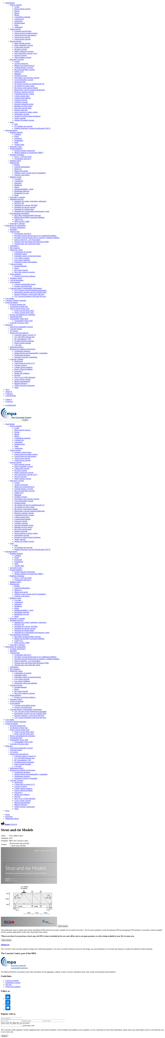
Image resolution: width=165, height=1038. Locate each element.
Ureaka (17, 61)
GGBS (16, 7)
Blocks (16, 13)
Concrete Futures (16, 329)
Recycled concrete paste (22, 108)
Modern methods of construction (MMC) (28, 153)
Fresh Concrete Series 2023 (24, 311)
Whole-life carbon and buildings (25, 262)
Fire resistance (15, 248)
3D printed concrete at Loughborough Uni (29, 84)
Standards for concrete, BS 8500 (25, 205)
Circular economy (16, 264)
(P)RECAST (19, 72)
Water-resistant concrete (22, 57)
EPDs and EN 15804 (21, 221)
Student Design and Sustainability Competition (30, 353)
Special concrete (15, 41)
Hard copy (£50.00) (18, 846)
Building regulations (17, 155)
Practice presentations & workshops (22, 315)
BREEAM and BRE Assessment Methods (29, 217)
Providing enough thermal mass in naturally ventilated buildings (36, 238)
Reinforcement (19, 23)
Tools (12, 122)
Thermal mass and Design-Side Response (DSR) (31, 242)
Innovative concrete (17, 59)
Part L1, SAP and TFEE (23, 157)
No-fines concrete (20, 49)
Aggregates (18, 21)
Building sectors (15, 177)
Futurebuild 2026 (16, 317)
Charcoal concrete (20, 100)
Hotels (16, 187)
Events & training (11, 302)
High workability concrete (23, 45)
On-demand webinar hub (19, 306)
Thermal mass (15, 232)
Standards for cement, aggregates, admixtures (30, 201)
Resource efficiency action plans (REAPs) (29, 294)
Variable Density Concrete (23, 68)
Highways (18, 169)
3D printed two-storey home (24, 86)
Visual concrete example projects (26, 33)
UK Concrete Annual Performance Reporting (30, 290)
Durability (13, 230)
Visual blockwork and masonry (25, 35)
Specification (10, 3)
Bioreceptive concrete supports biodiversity (29, 90)
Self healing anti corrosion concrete (26, 78)
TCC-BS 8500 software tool (24, 337)
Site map (8, 985)
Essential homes (20, 82)
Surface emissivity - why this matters (27, 240)
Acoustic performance (17, 227)
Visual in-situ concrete (22, 37)
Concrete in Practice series (19, 323)
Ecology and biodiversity (23, 286)
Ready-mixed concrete (22, 9)
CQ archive (14, 331)
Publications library (17, 347)
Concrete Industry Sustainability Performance (26, 288)
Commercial (18, 181)
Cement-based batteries (22, 98)
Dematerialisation (20, 266)
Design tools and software (19, 333)
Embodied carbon (20, 254)
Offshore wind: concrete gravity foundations (30, 173)
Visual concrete (15, 29)
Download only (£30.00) (20, 843)
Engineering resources (22, 355)
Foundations (18, 140)
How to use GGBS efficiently (24, 377)
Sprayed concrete (20, 55)
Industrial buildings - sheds (23, 189)
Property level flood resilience (24, 276)
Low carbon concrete (21, 258)
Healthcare (18, 185)
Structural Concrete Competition (25, 357)
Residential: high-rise (21, 191)
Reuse (16, 268)
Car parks (17, 179)
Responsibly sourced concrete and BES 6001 (30, 292)
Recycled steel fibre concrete (24, 70)
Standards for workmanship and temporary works (31, 211)
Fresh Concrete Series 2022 (24, 313)
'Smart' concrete (20, 118)
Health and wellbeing (22, 373)
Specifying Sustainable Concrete (21, 327)
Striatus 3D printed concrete (24, 120)
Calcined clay (19, 19)
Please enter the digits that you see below (15, 1023)
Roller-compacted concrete (23, 51)
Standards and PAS (17, 199)
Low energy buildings (22, 260)
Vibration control (16, 278)
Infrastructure (14, 163)
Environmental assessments (19, 213)
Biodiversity (18, 361)
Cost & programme (16, 280)
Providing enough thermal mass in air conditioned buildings (35, 236)
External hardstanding (22, 167)
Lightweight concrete (21, 47)
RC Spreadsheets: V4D (22, 339)
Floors (16, 136)
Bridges (17, 165)
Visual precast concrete (22, 39)
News (7, 389)
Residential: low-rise (21, 193)
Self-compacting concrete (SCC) (25, 53)
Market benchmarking (22, 381)
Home (7, 814)
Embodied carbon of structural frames (27, 256)
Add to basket (62, 926)
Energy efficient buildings (23, 369)
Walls (16, 142)
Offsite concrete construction (24, 385)
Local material (15, 282)
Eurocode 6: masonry (17, 223)
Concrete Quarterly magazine (15, 300)
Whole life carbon (16, 250)
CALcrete (17, 345)
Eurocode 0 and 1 (16, 146)
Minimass (17, 74)
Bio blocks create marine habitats (26, 88)
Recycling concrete (21, 270)
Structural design (11, 130)
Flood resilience (15, 274)
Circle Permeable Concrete (23, 80)
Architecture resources (22, 351)
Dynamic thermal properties (24, 341)
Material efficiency (21, 383)
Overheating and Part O (22, 159)
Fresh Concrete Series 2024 (19, 308)
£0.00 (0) (11, 824)
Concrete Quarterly (12, 981)
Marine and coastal (21, 171)
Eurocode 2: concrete (17, 197)
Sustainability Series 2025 (23, 321)
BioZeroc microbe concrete (24, 92)
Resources (9, 325)
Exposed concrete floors (22, 31)
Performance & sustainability (15, 225)
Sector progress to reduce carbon (25, 112)
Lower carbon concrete (22, 379)
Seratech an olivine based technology (27, 116)
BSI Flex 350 (19, 203)
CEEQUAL (18, 219)
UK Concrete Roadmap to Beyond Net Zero (30, 296)
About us (8, 391)
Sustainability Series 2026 (19, 319)
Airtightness (14, 246)
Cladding (17, 134)
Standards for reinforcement (24, 209)
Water (16, 25)
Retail (16, 195)
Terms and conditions (13, 987)
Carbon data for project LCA (24, 363)
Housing (17, 375)
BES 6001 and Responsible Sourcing (27, 215)
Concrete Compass (16, 359)
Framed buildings (16, 149)
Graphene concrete (21, 102)
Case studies (9, 298)
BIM (16, 124)
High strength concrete (22, 43)
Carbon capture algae (21, 96)
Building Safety (15, 161)
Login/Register (10, 396)
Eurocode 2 (18, 371)
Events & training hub (17, 304)
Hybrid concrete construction (24, 151)
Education (18, 183)
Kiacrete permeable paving (23, 104)
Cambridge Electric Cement (24, 94)
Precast (16, 11)
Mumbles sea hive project (23, 106)
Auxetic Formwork (21, 63)
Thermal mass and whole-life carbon (27, 244)
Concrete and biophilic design (24, 284)
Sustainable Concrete (12, 983)
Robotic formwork (21, 110)
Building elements (16, 132)
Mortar (16, 15)
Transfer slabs (19, 144)
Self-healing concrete (21, 114)
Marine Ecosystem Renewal (24, 65)
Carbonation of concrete (22, 252)
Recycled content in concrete (24, 272)
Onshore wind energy (22, 175)
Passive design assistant (22, 343)
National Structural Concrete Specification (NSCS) (32, 128)
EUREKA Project (20, 76)
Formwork (18, 138)
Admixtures (18, 27)
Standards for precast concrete (25, 207)
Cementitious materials (22, 17)
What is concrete (16, 5)
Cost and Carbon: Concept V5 (25, 335)
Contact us (9, 394)
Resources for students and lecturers (22, 349)
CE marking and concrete (23, 126)
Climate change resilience (23, 367)
